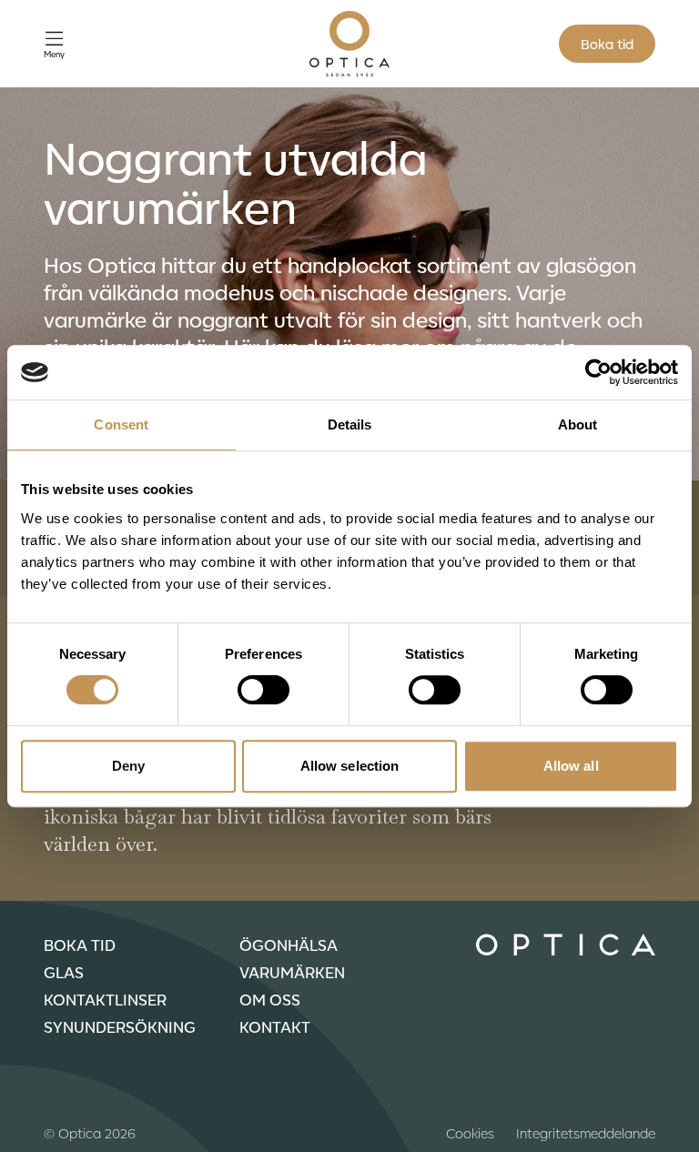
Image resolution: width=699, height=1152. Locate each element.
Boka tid (607, 44)
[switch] (263, 689)
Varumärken (292, 972)
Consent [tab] (121, 424)
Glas (64, 972)
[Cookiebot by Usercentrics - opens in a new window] (598, 372)
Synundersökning (120, 1026)
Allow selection (350, 765)
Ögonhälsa (288, 945)
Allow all (571, 765)
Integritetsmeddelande (585, 1133)
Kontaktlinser (105, 999)
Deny (128, 765)
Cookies (470, 1133)
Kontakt (274, 1026)
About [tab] (578, 424)
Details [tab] (350, 424)
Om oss (269, 999)
